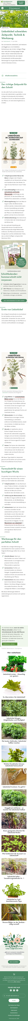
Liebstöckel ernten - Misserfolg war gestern (14, 675)
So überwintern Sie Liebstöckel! (14, 697)
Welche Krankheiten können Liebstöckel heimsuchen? (14, 765)
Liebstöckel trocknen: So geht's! (14, 787)
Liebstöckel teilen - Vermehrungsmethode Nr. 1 (14, 877)
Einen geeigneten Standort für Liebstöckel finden (14, 832)
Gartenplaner (14, 1007)
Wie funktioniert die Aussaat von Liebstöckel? (14, 854)
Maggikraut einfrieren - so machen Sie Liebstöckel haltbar (14, 809)
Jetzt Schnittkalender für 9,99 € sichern (14, 300)
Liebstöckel (5, 392)
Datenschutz (14, 1012)
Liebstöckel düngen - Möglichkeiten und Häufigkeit (14, 719)
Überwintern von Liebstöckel (13, 523)
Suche (14, 1000)
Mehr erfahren (17, 982)
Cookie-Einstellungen (14, 1015)
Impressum (14, 1010)
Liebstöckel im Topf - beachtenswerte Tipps (14, 900)
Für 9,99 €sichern (21, 2)
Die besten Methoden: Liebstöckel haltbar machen (14, 742)
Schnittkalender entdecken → (9, 644)
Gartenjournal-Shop (14, 1005)
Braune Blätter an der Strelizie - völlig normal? (14, 923)
